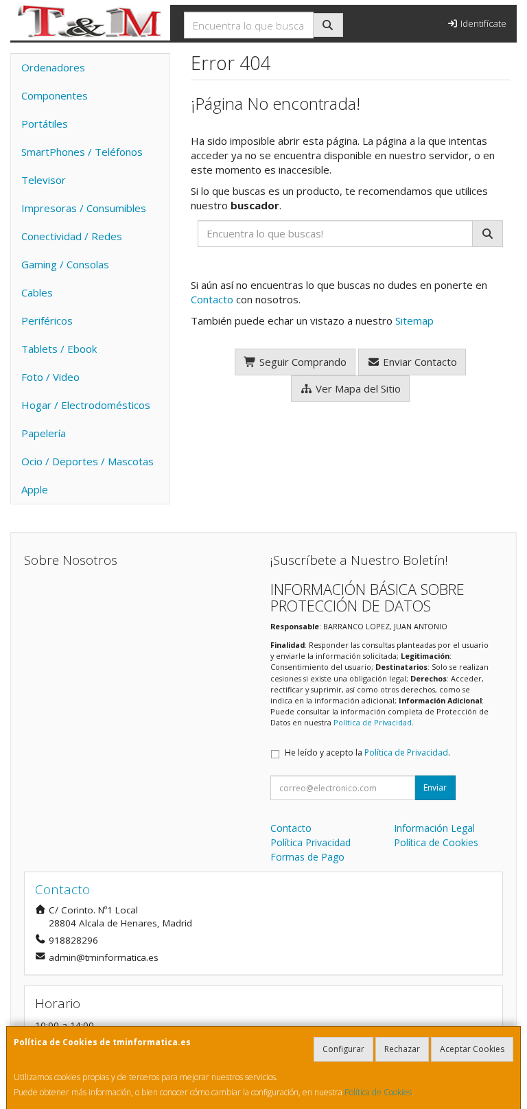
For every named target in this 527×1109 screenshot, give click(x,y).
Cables (37, 292)
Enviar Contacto (418, 362)
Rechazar (402, 1049)
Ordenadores (53, 67)
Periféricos (47, 320)
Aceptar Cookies (472, 1049)
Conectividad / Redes (71, 236)
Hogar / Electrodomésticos (85, 405)
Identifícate (482, 23)
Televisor (43, 180)
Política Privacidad (310, 842)
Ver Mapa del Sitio (357, 388)
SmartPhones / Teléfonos (82, 152)
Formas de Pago (307, 856)
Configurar (343, 1049)
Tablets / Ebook (59, 348)
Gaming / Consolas (65, 264)
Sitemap (414, 320)
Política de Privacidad (372, 722)
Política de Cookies (378, 1092)
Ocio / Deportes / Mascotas (87, 461)
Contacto (212, 299)
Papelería (43, 433)
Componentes (54, 95)
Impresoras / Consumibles (83, 208)
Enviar (435, 787)
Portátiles (44, 123)
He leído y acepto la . (367, 752)
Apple (34, 489)
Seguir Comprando (302, 362)
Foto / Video (50, 377)
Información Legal (434, 827)
